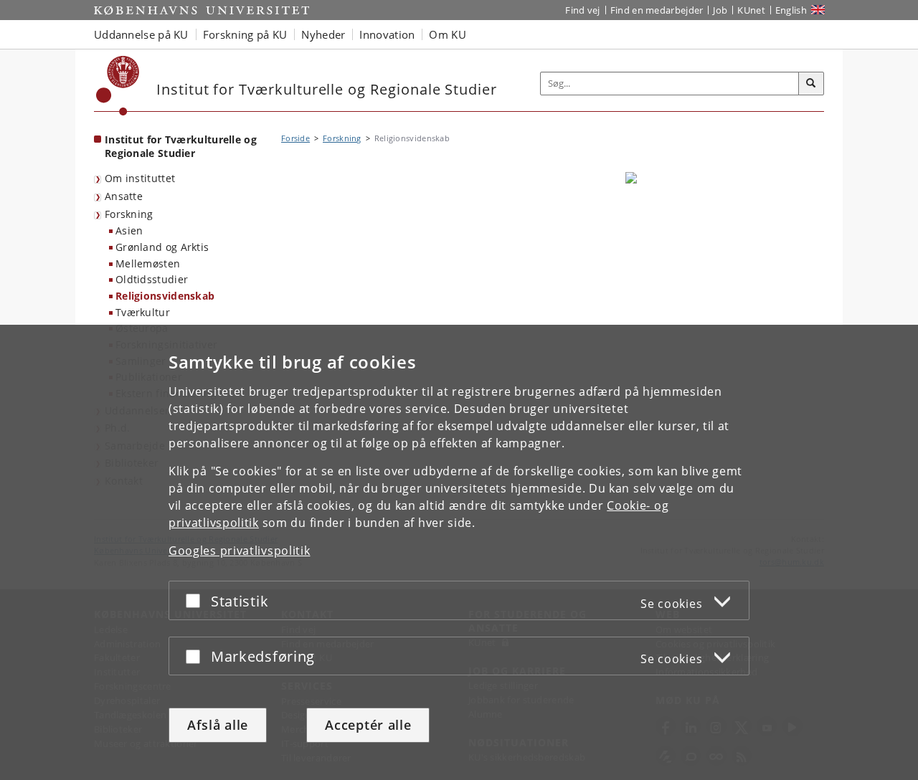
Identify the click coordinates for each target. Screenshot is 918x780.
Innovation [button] (387, 34)
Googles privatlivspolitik (240, 550)
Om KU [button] (447, 34)
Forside (295, 138)
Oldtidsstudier (151, 279)
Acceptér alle (368, 724)
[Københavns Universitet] (118, 85)
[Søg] (811, 84)
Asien (129, 230)
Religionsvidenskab (164, 296)
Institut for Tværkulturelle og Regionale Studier (181, 146)
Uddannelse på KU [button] (141, 34)
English (791, 10)
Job (720, 10)
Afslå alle (217, 724)
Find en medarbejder (657, 10)
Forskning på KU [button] (245, 34)
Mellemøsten (147, 263)
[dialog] (459, 552)
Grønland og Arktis (162, 247)
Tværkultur (142, 312)
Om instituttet (140, 178)
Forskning (129, 214)
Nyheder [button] (323, 34)
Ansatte (124, 196)
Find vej (582, 10)
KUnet (751, 10)
